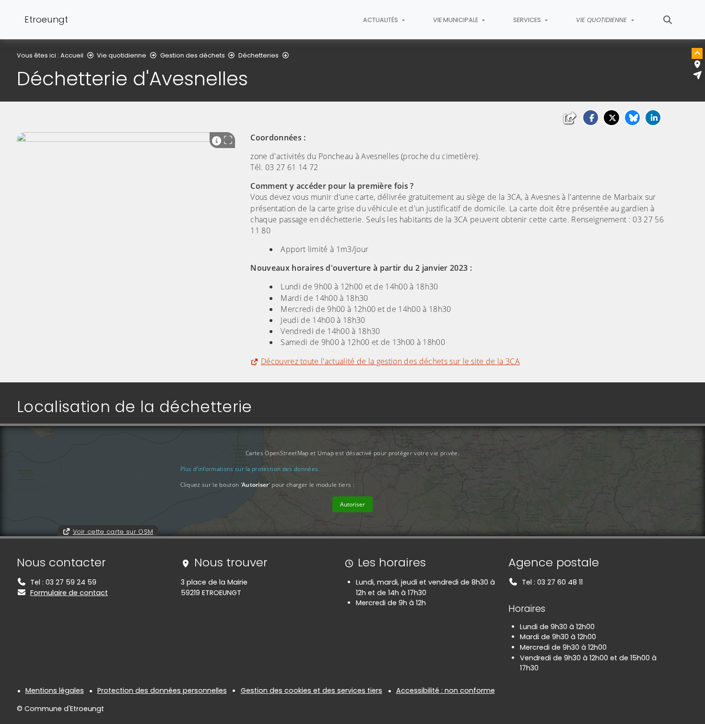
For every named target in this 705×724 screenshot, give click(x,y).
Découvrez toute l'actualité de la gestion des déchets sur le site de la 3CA (390, 361)
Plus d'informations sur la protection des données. (250, 469)
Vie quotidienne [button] (602, 20)
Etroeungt (46, 19)
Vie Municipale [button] (456, 20)
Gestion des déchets (192, 55)
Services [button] (527, 20)
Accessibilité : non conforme (445, 690)
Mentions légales (54, 690)
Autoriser (352, 504)
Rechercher (668, 19)
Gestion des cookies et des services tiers (311, 690)
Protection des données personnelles (162, 690)
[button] (590, 117)
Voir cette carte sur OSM (113, 532)
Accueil (71, 55)
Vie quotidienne (121, 55)
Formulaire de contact (69, 593)
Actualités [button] (381, 20)
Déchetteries (258, 55)
